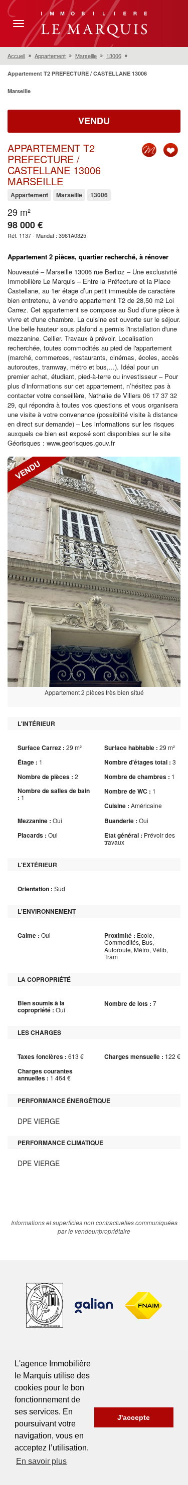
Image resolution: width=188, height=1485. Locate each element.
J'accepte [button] (133, 1417)
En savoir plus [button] (41, 1461)
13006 (113, 56)
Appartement (50, 56)
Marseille (86, 56)
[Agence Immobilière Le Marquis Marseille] (94, 23)
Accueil (16, 56)
